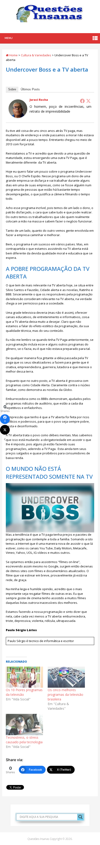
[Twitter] (88, 101)
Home (13, 55)
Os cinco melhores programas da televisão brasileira (65, 694)
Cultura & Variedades (36, 55)
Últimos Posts (30, 89)
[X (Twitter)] (5, 430)
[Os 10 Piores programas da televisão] (24, 677)
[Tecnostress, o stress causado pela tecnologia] (24, 724)
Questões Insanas (38, 839)
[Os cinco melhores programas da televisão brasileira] (66, 677)
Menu (9, 38)
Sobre (12, 89)
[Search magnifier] (80, 817)
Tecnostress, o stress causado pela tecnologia (24, 739)
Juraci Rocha (39, 100)
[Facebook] (82, 101)
